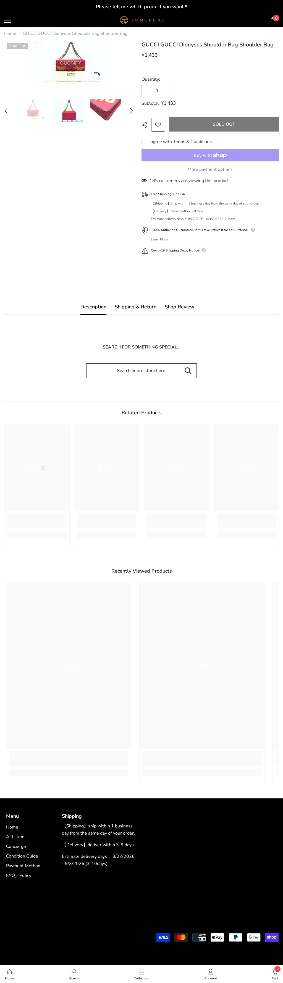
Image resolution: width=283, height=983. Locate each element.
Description (93, 306)
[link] (37, 524)
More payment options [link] (210, 169)
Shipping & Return (135, 306)
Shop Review (179, 306)
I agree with (160, 142)
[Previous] (6, 111)
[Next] (131, 111)
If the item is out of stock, (141, 6)
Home (10, 33)
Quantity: (151, 79)
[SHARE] (146, 125)
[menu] (7, 20)
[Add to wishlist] (158, 125)
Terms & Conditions (192, 141)
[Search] (188, 370)
